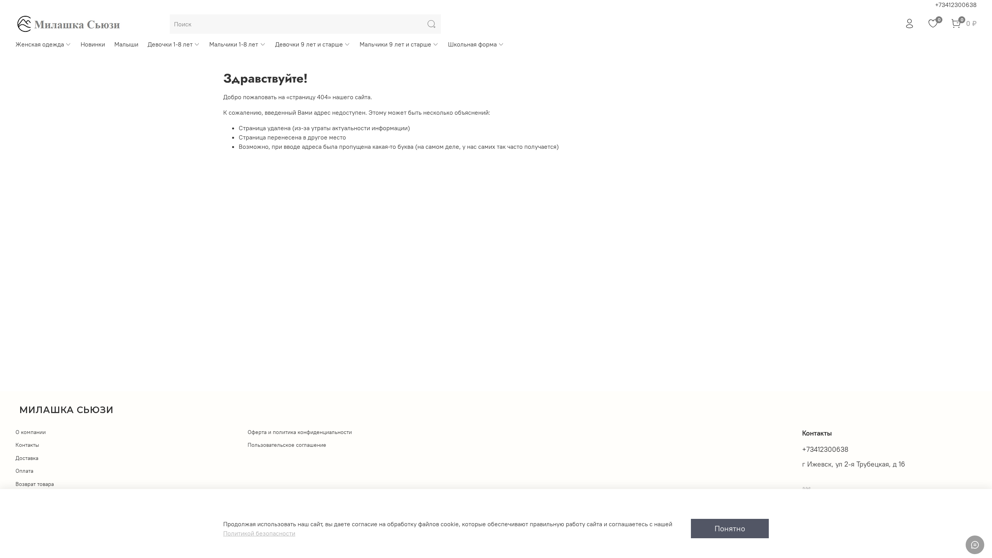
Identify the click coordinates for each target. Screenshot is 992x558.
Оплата (24, 470)
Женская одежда (40, 44)
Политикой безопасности (259, 533)
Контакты (27, 444)
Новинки (93, 44)
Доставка (27, 458)
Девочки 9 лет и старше (309, 44)
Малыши (126, 44)
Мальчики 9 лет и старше (395, 44)
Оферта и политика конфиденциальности (300, 432)
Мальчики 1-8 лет (233, 44)
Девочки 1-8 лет (170, 44)
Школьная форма (472, 44)
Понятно (730, 528)
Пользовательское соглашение (287, 444)
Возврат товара (35, 483)
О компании (31, 432)
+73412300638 (955, 5)
